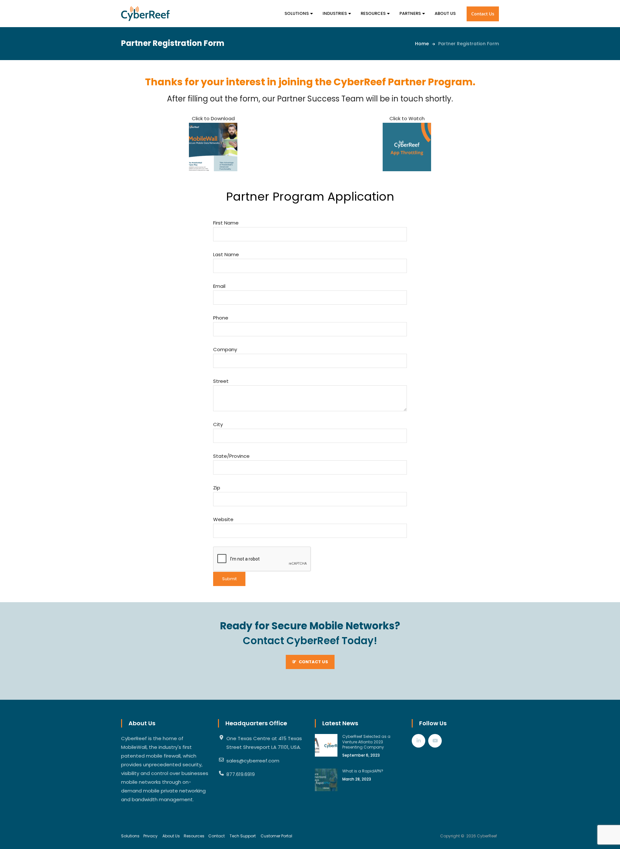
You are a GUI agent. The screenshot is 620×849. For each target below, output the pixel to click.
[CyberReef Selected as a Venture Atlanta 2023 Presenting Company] (326, 745)
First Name (226, 222)
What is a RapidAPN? (362, 771)
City (218, 424)
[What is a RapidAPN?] (326, 780)
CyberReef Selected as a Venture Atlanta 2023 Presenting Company (366, 742)
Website (223, 519)
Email (219, 286)
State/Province (231, 456)
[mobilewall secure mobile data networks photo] (213, 147)
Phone (220, 317)
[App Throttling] (407, 147)
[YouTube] (435, 740)
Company (225, 349)
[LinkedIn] (418, 740)
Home (422, 43)
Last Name (226, 254)
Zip (216, 487)
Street (221, 381)
